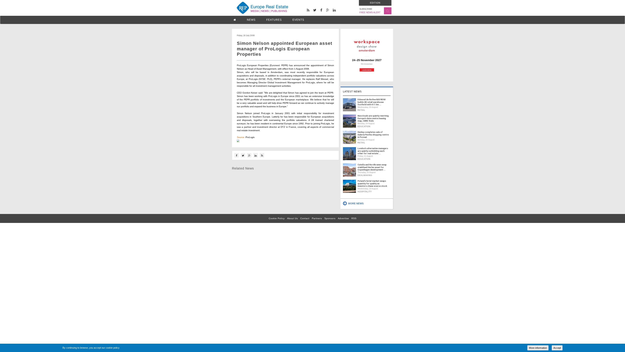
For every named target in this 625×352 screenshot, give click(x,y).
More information (538, 347)
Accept (557, 347)
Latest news (352, 91)
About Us (292, 218)
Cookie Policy (277, 218)
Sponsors (329, 218)
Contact (304, 218)
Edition (375, 2)
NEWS (251, 19)
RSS (353, 218)
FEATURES (274, 19)
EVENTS (298, 19)
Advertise (343, 218)
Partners (317, 218)
